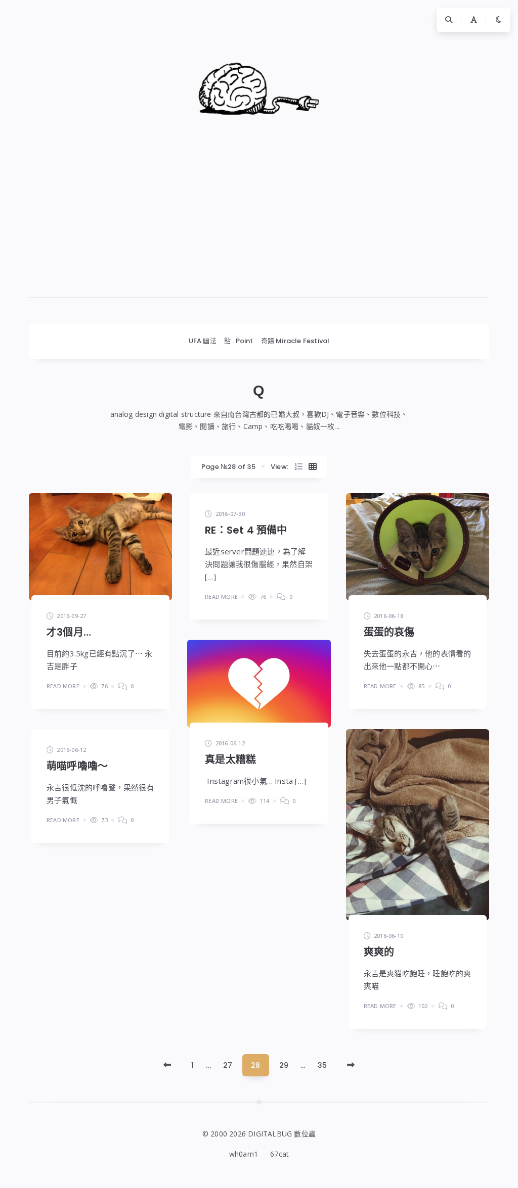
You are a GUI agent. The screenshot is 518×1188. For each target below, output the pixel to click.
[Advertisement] (259, 227)
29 (283, 1065)
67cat (279, 1154)
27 (227, 1065)
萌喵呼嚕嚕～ (77, 766)
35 (322, 1065)
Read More (63, 686)
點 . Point (238, 341)
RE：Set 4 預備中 (246, 530)
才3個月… (69, 632)
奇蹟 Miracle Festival (295, 341)
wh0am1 (243, 1154)
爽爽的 (379, 952)
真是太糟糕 (230, 759)
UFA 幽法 (203, 341)
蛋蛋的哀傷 (389, 632)
